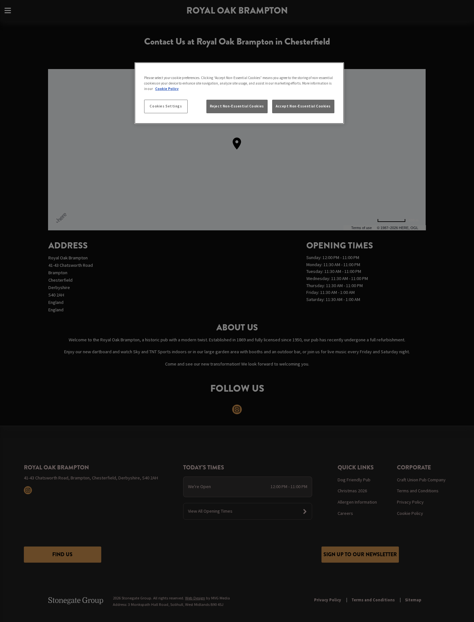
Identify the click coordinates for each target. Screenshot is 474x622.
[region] (239, 93)
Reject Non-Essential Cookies (237, 106)
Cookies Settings (166, 106)
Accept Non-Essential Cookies (303, 106)
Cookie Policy (167, 88)
